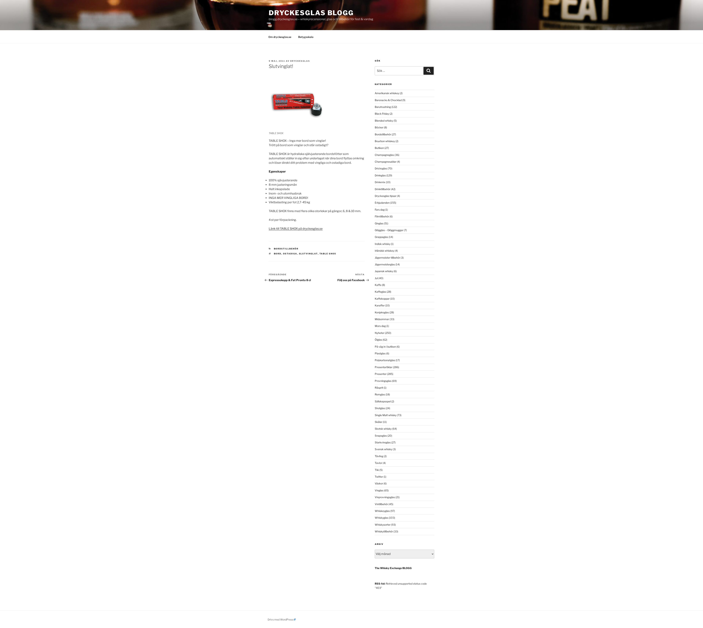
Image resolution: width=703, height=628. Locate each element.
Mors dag (380, 325)
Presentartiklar (383, 367)
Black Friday (382, 113)
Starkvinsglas (383, 442)
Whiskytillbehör (384, 531)
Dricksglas (381, 168)
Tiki (377, 469)
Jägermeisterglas (385, 264)
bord (277, 253)
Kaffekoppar (382, 298)
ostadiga (290, 253)
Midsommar (382, 319)
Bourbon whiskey (385, 141)
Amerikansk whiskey (387, 93)
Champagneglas (384, 154)
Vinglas (379, 490)
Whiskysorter (382, 524)
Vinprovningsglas (385, 497)
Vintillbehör (381, 504)
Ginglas (379, 223)
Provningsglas (383, 380)
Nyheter (379, 332)
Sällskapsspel (383, 401)
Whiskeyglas (382, 510)
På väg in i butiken (385, 346)
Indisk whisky (382, 243)
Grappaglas (381, 236)
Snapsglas (381, 435)
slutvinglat (308, 253)
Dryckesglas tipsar (385, 195)
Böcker (379, 127)
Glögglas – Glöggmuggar (389, 230)
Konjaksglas (382, 312)
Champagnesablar (385, 161)
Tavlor (378, 462)
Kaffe (378, 284)
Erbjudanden (382, 202)
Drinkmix (380, 182)
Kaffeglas (380, 291)
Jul (376, 278)
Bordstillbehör (286, 248)
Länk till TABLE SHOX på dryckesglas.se (296, 228)
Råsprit (379, 387)
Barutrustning (383, 106)
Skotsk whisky (383, 428)
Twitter (379, 476)
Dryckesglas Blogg (311, 13)
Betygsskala (305, 36)
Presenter (380, 373)
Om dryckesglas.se (279, 36)
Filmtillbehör (382, 216)
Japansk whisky (384, 271)
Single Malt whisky (385, 415)
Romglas (380, 394)
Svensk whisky (383, 449)
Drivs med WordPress (280, 619)
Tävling (379, 456)
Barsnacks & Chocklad (388, 100)
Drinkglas (380, 175)
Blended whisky (384, 120)
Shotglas (380, 408)
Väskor (379, 483)
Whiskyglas (381, 517)
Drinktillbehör (382, 189)
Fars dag (380, 209)
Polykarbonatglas (385, 360)
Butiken (379, 147)
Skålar (378, 421)
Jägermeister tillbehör (387, 257)
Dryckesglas (300, 61)
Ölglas (378, 339)
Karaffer (380, 305)
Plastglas (380, 353)
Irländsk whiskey (384, 250)
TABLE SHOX (327, 253)
